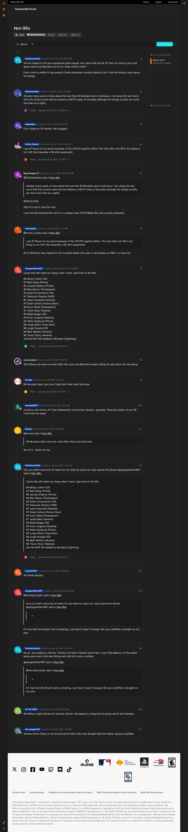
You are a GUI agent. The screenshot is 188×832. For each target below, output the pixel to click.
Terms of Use (18, 792)
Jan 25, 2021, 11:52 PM (56, 360)
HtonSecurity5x (32, 58)
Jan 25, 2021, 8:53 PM (61, 58)
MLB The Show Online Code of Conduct (116, 792)
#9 (141, 380)
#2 (141, 91)
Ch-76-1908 (31, 709)
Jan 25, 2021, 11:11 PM (57, 228)
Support (158, 2)
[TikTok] (69, 769)
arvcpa (28, 380)
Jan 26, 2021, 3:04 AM (53, 429)
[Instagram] (23, 769)
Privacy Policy (37, 792)
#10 (140, 405)
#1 (141, 58)
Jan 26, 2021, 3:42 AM (61, 465)
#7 (141, 268)
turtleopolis (30, 228)
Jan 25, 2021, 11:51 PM (64, 268)
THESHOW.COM (17, 2)
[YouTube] (42, 769)
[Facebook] (32, 769)
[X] (14, 769)
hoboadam (30, 124)
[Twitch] (51, 769)
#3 (141, 124)
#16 (140, 709)
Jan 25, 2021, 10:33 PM (60, 144)
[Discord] (60, 769)
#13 (140, 571)
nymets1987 (31, 571)
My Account (173, 2)
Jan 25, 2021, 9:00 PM (60, 91)
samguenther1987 (33, 268)
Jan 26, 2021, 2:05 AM (53, 380)
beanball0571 (31, 405)
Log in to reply (165, 44)
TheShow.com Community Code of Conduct (70, 792)
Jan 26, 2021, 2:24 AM (59, 405)
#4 (141, 144)
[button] (3, 822)
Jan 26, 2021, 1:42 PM (61, 729)
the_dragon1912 (32, 729)
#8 (141, 360)
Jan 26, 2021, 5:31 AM (61, 648)
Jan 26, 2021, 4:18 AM (58, 571)
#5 (141, 173)
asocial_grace (30, 360)
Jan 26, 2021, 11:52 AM (58, 709)
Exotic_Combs (31, 144)
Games (146, 2)
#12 (140, 465)
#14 (140, 591)
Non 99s (55, 177)
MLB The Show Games (152, 792)
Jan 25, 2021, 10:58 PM (59, 173)
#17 (140, 729)
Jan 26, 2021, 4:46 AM (64, 591)
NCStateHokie (32, 91)
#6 (141, 228)
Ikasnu (28, 429)
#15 (140, 648)
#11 (140, 429)
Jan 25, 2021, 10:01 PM (57, 124)
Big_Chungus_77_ (32, 173)
